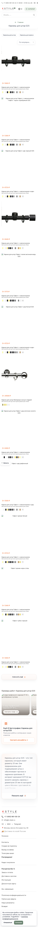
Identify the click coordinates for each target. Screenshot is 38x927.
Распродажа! (7, 857)
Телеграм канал (8, 853)
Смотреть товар (10, 712)
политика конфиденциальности (15, 918)
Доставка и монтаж (9, 876)
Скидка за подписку (9, 846)
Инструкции (6, 880)
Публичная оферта (9, 899)
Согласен (18, 922)
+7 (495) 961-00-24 (9, 3)
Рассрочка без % (8, 869)
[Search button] (34, 15)
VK (34, 3)
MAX (9, 824)
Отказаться (8, 922)
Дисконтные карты (9, 884)
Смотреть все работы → (19, 740)
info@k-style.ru (9, 820)
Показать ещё (17, 677)
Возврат (5, 906)
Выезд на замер (8, 850)
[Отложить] (35, 84)
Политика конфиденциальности (14, 895)
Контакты (5, 842)
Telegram (17, 824)
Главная (20, 22)
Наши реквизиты (8, 903)
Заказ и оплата (7, 872)
